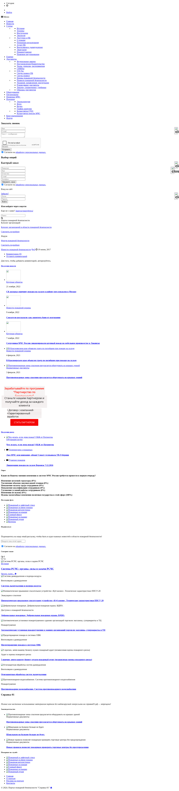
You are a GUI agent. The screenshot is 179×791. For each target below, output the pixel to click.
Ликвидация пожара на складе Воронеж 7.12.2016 (29, 465)
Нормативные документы (17, 368)
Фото (19, 104)
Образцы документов (26, 90)
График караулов (24, 109)
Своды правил (23, 76)
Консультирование (14, 116)
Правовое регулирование (28, 54)
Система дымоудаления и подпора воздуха (21, 586)
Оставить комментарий (16, 256)
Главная (9, 21)
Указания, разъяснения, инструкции (33, 83)
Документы (11, 59)
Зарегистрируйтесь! (24, 211)
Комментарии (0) (13, 254)
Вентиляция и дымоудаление (30, 47)
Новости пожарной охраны (18, 308)
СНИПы (20, 68)
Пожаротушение (24, 52)
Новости (10, 24)
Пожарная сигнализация (28, 42)
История (20, 28)
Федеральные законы (26, 61)
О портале (10, 778)
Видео (19, 106)
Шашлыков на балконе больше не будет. (25, 734)
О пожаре (21, 40)
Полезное (10, 99)
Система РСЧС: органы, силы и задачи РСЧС (27, 568)
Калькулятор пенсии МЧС (28, 113)
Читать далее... (8, 574)
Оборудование (12, 92)
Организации (12, 94)
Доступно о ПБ (23, 38)
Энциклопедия (23, 102)
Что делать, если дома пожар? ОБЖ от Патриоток (30, 445)
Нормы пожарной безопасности (31, 78)
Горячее (9, 57)
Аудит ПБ (21, 45)
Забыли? (5, 194)
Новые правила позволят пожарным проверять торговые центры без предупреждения (47, 747)
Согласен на (25, 152)
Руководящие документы (28, 85)
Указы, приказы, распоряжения (31, 66)
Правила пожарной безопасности (32, 80)
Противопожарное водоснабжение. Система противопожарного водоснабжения (38, 689)
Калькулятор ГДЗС (25, 111)
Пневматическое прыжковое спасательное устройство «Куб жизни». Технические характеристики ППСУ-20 (52, 600)
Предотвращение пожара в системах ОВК (21, 645)
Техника (20, 31)
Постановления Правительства (31, 64)
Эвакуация (21, 50)
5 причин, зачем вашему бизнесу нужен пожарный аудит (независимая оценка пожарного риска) (46, 659)
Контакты (10, 783)
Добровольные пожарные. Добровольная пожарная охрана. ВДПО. (33, 615)
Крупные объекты (14, 282)
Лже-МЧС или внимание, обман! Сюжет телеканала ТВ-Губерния (37, 455)
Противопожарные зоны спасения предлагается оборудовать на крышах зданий (44, 722)
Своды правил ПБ (25, 73)
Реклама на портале (15, 781)
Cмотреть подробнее (10, 232)
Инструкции (22, 33)
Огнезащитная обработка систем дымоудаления (23, 674)
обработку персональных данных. (31, 152)
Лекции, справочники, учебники (31, 87)
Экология (21, 35)
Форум (9, 118)
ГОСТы (20, 71)
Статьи (9, 26)
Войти (9, 12)
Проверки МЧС (13, 97)
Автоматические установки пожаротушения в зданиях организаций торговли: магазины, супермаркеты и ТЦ (53, 630)
